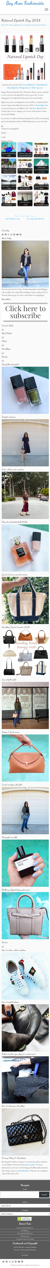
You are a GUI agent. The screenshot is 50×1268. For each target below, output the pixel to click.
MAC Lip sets (37, 88)
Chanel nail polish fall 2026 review (25, 1228)
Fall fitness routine (25, 1236)
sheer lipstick (37, 108)
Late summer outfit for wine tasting (25, 1239)
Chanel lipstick (41, 84)
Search (25, 1189)
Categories (25, 1210)
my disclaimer (25, 1170)
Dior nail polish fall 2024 (36, 219)
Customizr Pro (35, 1265)
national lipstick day (28, 25)
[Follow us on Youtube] (18, 234)
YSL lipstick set (24, 88)
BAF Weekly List (25, 1230)
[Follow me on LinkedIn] (21, 234)
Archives (25, 1202)
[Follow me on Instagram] (9, 234)
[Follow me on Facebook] (6, 234)
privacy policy (30, 1164)
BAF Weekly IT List (11, 219)
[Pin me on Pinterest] (14, 234)
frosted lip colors (42, 105)
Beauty (12, 25)
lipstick (20, 25)
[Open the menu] (46, 9)
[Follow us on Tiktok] (12, 234)
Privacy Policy (25, 1255)
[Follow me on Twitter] (3, 234)
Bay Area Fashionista (25, 3)
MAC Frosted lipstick (27, 84)
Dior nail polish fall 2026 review (25, 1233)
